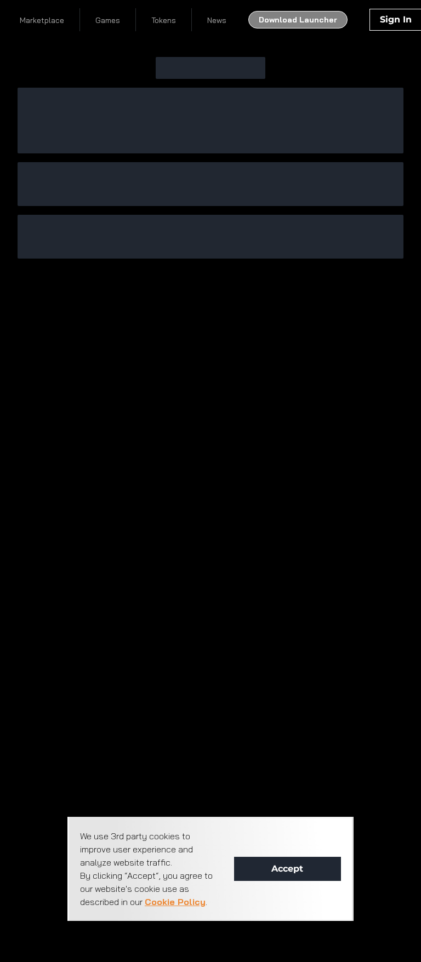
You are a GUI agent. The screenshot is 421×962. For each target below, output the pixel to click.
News (216, 20)
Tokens (163, 20)
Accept (287, 868)
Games (107, 20)
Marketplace (42, 20)
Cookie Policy (175, 901)
